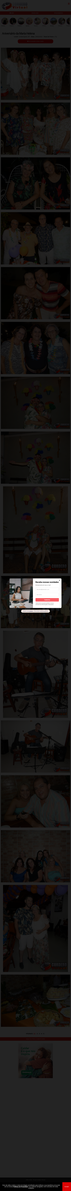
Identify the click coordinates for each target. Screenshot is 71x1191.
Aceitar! (67, 1186)
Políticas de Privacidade (20, 1186)
